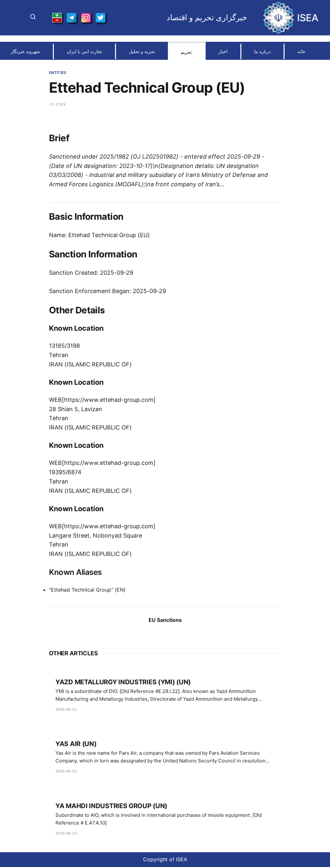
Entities (57, 72)
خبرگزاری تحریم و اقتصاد (207, 18)
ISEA (307, 18)
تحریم (186, 52)
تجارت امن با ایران (84, 51)
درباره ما (262, 51)
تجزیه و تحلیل (142, 51)
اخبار (223, 51)
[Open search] (33, 18)
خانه (301, 51)
